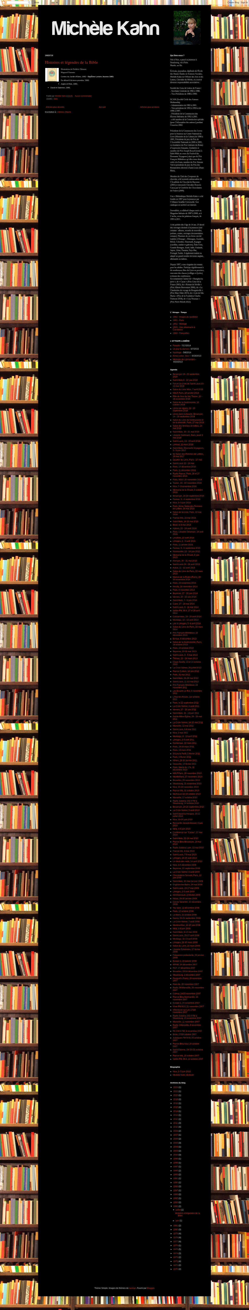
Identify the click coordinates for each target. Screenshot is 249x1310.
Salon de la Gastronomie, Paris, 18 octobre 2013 (187, 643)
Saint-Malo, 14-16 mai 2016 (185, 521)
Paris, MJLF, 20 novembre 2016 (187, 479)
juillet (178, 1210)
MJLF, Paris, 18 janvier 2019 (186, 393)
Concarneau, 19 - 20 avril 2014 (187, 616)
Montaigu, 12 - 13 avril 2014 (186, 620)
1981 (176, 1225)
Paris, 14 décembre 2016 (184, 467)
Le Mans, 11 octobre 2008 (185, 915)
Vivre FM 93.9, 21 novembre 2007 (188, 1006)
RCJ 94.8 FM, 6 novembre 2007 (187, 1031)
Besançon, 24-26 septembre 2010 (188, 807)
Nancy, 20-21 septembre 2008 (187, 918)
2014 (176, 1111)
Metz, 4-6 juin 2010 (181, 829)
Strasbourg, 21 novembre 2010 (187, 783)
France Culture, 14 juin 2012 (186, 671)
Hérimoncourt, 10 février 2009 (186, 895)
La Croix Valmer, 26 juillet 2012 (187, 668)
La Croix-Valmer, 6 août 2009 (186, 872)
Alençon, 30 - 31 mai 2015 (185, 561)
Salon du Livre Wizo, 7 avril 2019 (188, 389)
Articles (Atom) (64, 112)
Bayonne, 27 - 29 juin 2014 (185, 593)
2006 (176, 1139)
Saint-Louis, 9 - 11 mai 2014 (186, 607)
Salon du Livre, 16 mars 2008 (186, 946)
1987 (176, 1190)
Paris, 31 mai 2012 (181, 674)
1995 (176, 1171)
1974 (176, 1253)
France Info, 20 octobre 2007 (186, 1055)
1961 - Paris (178, 320)
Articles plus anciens (149, 107)
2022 (176, 1091)
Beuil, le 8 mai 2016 (182, 525)
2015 (176, 1107)
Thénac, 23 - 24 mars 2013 (185, 658)
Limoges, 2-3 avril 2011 (183, 740)
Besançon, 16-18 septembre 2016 (188, 496)
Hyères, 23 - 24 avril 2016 (184, 528)
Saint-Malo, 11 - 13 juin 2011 (186, 713)
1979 (176, 1233)
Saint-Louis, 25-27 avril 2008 (186, 935)
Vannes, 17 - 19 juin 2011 (184, 709)
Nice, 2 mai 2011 (180, 733)
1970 (176, 1269)
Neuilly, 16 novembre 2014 (185, 586)
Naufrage (177, 352)
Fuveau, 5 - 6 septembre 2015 (186, 548)
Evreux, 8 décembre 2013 (184, 639)
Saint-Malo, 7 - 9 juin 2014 (185, 600)
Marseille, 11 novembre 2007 (186, 1022)
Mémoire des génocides (184, 359)
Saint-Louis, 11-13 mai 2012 (186, 681)
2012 (176, 1119)
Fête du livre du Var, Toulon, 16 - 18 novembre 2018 (187, 397)
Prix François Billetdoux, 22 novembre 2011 (185, 686)
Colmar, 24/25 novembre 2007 (187, 993)
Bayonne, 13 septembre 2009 (186, 868)
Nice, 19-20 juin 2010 (183, 819)
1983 (176, 1202)
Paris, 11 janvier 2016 (183, 544)
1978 (176, 1237)
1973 (176, 1257)
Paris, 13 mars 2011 (182, 750)
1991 (176, 1178)
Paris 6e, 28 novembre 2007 (186, 984)
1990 (176, 1182)
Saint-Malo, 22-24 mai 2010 (185, 838)
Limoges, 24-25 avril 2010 (185, 858)
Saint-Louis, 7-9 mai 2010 (184, 854)
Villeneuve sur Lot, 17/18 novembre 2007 (184, 1011)
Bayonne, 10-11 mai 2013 (184, 651)
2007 (176, 1135)
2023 (176, 1087)
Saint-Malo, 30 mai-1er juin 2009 (188, 881)
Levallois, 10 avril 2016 (183, 538)
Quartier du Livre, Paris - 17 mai (187, 460)
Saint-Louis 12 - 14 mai (183, 463)
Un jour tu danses (181, 349)
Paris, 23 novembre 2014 (184, 583)
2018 (176, 1099)
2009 (176, 1131)
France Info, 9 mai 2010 (183, 851)
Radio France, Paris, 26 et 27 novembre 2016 (186, 474)
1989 (176, 1186)
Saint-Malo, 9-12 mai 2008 (185, 932)
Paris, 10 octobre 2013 (183, 648)
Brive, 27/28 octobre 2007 (184, 1034)
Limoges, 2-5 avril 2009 (183, 891)
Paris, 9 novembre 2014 (184, 590)
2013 (176, 1115)
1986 (176, 1194)
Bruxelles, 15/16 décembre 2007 (188, 971)
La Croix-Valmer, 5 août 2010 (186, 810)
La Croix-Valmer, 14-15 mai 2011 (188, 722)
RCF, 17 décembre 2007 (184, 968)
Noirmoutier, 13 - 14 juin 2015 (186, 551)
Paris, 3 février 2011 (182, 757)
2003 (176, 1151)
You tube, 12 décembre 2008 (186, 908)
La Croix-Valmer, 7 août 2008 (186, 921)
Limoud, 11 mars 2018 (183, 444)
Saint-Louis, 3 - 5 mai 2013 (185, 655)
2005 (176, 1143)
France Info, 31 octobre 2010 (186, 790)
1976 (176, 1245)
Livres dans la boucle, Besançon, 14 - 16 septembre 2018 (188, 415)
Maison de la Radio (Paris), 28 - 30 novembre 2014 (187, 578)
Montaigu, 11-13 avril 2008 (185, 939)
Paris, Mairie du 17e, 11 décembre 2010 (183, 768)
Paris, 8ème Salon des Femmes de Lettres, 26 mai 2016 (187, 507)
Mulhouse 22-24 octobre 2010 (187, 794)
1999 (176, 1158)
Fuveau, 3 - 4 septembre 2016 (186, 499)
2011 (176, 1123)
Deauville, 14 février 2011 (184, 764)
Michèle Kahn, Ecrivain (183, 1075)
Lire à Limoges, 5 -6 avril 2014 (187, 623)
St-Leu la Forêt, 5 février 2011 (186, 753)
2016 (176, 1103)
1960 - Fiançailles (181, 333)
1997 (176, 1166)
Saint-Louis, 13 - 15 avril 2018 (186, 441)
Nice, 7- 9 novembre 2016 (185, 486)
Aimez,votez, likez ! (181, 356)
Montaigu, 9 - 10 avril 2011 (185, 736)
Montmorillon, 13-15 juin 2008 (186, 925)
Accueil (102, 107)
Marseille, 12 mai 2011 (183, 726)
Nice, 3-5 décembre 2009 (184, 865)
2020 (176, 1095)
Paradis (176, 345)
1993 (176, 1174)
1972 (176, 1261)
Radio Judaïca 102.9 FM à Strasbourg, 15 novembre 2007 (187, 1017)
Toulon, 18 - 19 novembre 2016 (187, 483)
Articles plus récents (55, 107)
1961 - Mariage (180, 324)
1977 (176, 1241)
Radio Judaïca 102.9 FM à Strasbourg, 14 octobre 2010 (186, 802)
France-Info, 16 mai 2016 (184, 518)
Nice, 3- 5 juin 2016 (182, 502)
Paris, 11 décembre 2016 (184, 470)
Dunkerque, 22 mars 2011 (185, 743)
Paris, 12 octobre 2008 (183, 911)
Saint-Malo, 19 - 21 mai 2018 (186, 432)
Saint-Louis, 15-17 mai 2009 (186, 888)
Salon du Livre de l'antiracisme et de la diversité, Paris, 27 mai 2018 (188, 421)
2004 (176, 1147)
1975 (176, 1249)
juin (178, 1221)
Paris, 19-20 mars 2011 (183, 746)
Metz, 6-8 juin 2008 (181, 928)
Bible (56, 99)
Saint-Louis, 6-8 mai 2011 (184, 729)
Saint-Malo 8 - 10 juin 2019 (185, 380)
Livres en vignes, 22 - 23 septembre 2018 (184, 409)
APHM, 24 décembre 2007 (185, 964)
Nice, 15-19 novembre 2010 (186, 787)
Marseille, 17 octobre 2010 (185, 797)
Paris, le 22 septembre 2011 (186, 703)
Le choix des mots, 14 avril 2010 (187, 861)
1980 (176, 1229)
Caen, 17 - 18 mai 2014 (183, 604)
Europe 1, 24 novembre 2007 (186, 1003)
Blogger (150, 1288)
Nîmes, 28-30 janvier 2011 (185, 760)
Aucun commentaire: (83, 96)
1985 (176, 1198)
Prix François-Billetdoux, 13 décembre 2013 (185, 634)
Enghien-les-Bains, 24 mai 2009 (187, 884)
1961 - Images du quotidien (185, 317)
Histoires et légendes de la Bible (71, 62)
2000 (176, 1155)
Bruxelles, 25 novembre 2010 (186, 780)
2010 (176, 1127)
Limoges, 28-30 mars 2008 (185, 942)
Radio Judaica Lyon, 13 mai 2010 (188, 848)
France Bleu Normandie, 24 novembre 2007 (185, 998)
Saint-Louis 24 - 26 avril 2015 (186, 564)
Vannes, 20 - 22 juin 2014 (184, 597)
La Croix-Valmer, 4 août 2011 (186, 706)
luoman (132, 1288)
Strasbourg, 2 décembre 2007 (186, 975)
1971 (176, 1265)
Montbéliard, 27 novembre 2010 (187, 776)
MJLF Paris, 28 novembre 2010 (187, 773)
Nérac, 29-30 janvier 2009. (185, 898)
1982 (176, 1206)
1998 (176, 1163)
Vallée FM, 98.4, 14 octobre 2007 (188, 1059)
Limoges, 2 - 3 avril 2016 (184, 541)
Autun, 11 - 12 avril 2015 (184, 568)
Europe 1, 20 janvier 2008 (185, 961)
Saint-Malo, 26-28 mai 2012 (185, 678)
